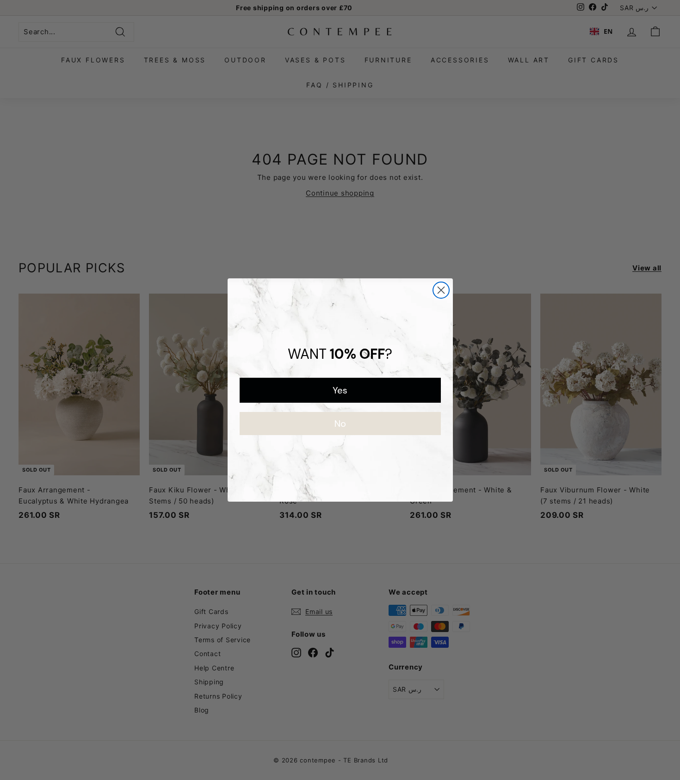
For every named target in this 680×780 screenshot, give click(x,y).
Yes (340, 390)
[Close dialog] (441, 290)
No (340, 424)
